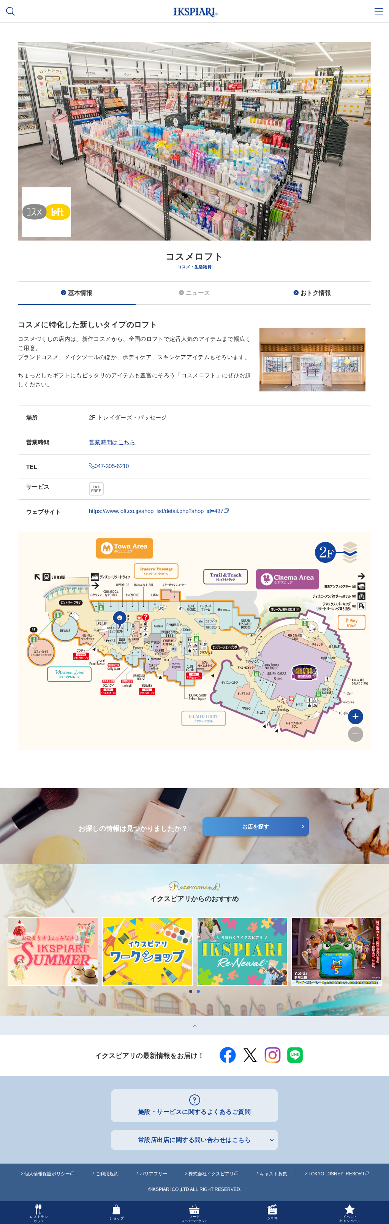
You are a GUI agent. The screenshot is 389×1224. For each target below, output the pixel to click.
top (4, 1019)
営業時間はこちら (112, 442)
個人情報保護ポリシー (47, 1173)
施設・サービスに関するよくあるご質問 (194, 1111)
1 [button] (192, 991)
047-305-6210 (112, 466)
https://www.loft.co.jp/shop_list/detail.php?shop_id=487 (156, 511)
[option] (194, 191)
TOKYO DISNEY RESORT (336, 1173)
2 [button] (200, 991)
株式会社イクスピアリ (211, 1173)
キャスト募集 (273, 1173)
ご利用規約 (107, 1173)
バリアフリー (153, 1173)
